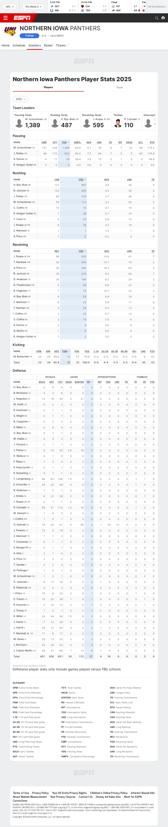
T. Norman (19, 307)
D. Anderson (20, 279)
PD (88, 381)
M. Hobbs (19, 438)
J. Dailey (19, 153)
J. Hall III (18, 627)
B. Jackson (20, 190)
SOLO (42, 381)
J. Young (18, 610)
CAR (56, 179)
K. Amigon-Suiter (23, 164)
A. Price (18, 236)
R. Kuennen (20, 604)
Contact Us (86, 797)
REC (57, 251)
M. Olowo (19, 639)
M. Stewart (20, 513)
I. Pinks (18, 593)
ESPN (22, 17)
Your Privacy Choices (62, 797)
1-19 (96, 351)
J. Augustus (20, 398)
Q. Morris (19, 330)
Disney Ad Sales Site (108, 797)
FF (135, 381)
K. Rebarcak (20, 587)
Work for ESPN (133, 797)
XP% (56, 351)
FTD (152, 381)
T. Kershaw (20, 262)
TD (110, 142)
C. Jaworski (20, 581)
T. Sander (19, 564)
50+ (134, 351)
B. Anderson (20, 490)
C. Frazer (19, 598)
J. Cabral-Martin (23, 650)
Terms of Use (21, 793)
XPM (38, 351)
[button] (156, 18)
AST (51, 381)
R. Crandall (20, 507)
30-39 (114, 351)
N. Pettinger (20, 570)
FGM (64, 351)
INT (120, 142)
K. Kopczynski (22, 467)
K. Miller (18, 616)
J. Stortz (18, 621)
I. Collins (18, 313)
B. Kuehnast (20, 410)
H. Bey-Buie (20, 184)
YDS (64, 142)
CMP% (77, 142)
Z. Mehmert (20, 230)
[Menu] (5, 17)
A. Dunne (19, 158)
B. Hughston (20, 290)
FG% (87, 351)
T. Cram (18, 219)
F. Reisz (18, 461)
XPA (48, 351)
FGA (77, 351)
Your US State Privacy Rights (69, 793)
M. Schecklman (22, 147)
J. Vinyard (19, 444)
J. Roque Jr (20, 224)
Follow (29, 35)
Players (48, 87)
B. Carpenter (21, 421)
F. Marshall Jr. (22, 633)
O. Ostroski (20, 524)
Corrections (20, 800)
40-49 (124, 351)
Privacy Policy (40, 793)
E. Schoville (20, 484)
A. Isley (18, 553)
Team (119, 87)
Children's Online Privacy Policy (109, 793)
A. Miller (18, 427)
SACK (129, 142)
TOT (60, 381)
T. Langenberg (22, 478)
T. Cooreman (21, 541)
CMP (44, 142)
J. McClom (20, 644)
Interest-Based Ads (143, 793)
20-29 (104, 351)
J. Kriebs (18, 495)
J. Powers (19, 530)
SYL (140, 142)
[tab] (48, 87)
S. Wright (19, 415)
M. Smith (19, 404)
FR (144, 381)
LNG (99, 142)
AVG (88, 142)
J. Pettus (19, 450)
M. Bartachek (21, 356)
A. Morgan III (21, 547)
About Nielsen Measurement (30, 797)
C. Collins (19, 207)
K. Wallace (19, 455)
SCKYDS (79, 381)
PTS (152, 351)
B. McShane (20, 392)
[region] (96, 154)
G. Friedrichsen (22, 284)
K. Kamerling (21, 473)
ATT (55, 142)
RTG (152, 142)
